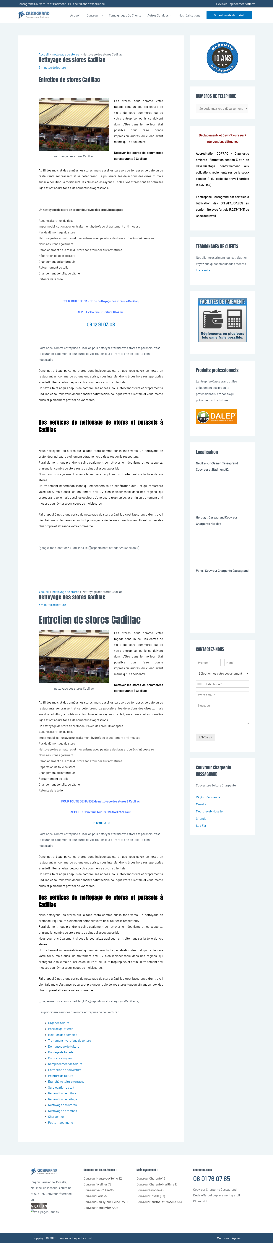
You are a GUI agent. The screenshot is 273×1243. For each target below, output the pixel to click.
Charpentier (56, 1116)
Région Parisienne (208, 797)
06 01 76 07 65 (211, 1178)
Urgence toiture (58, 1023)
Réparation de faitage (62, 1099)
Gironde (201, 818)
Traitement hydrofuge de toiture (69, 1040)
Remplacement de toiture (65, 1064)
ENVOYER (205, 737)
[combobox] (200, 684)
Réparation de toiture (62, 1093)
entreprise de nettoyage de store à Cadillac (94, 514)
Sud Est (201, 825)
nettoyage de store (55, 209)
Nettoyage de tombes (62, 1111)
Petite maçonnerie (60, 1122)
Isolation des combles (62, 1034)
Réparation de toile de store (57, 255)
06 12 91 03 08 (101, 324)
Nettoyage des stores (62, 1105)
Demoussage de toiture (63, 1046)
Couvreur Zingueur (60, 1058)
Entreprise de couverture (65, 1070)
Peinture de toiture (60, 1075)
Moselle (201, 804)
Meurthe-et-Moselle (209, 811)
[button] (229, 15)
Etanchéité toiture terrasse (66, 1081)
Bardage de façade (61, 1052)
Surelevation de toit (61, 1087)
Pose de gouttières (60, 1029)
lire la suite (203, 270)
